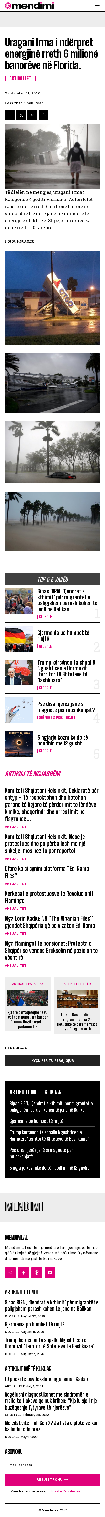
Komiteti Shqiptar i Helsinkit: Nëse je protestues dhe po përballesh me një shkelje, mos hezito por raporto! (45, 843)
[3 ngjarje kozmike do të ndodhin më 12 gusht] (19, 744)
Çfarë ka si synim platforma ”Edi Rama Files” (47, 872)
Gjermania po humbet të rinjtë (63, 635)
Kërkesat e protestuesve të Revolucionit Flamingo (49, 897)
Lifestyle (13, 1415)
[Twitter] (21, 115)
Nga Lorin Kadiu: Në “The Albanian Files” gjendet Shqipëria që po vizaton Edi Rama (50, 922)
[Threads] (36, 1272)
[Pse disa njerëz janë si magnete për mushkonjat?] (19, 710)
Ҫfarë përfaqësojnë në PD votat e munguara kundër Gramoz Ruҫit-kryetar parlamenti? (28, 1019)
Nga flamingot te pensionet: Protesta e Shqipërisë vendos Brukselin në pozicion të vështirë (51, 950)
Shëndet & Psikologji (56, 717)
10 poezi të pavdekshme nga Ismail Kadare (47, 1379)
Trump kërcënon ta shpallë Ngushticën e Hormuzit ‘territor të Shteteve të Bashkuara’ (66, 671)
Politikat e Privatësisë (63, 1491)
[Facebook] (10, 115)
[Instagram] (10, 1272)
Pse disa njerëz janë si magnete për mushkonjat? (66, 707)
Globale (45, 617)
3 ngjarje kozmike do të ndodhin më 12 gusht (62, 740)
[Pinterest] (32, 115)
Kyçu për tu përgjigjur (53, 1060)
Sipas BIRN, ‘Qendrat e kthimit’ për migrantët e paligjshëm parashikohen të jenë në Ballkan (67, 600)
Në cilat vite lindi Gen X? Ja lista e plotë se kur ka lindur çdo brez (51, 1426)
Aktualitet (16, 826)
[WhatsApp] (43, 115)
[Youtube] (50, 1272)
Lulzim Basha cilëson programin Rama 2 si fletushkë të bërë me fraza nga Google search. (77, 1021)
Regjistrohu (50, 1479)
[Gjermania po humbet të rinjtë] (19, 639)
